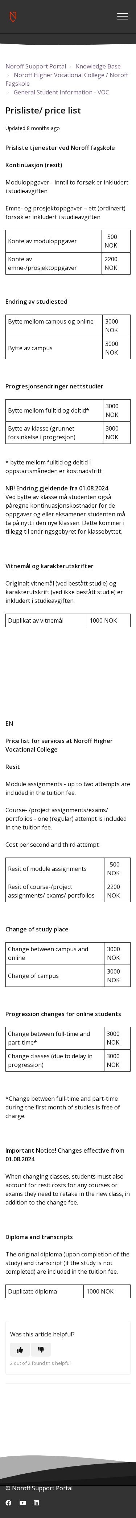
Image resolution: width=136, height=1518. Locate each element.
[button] (122, 16)
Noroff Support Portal (35, 66)
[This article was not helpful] (41, 1350)
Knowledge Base (98, 66)
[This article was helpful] (20, 1350)
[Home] (12, 17)
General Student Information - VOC (61, 92)
